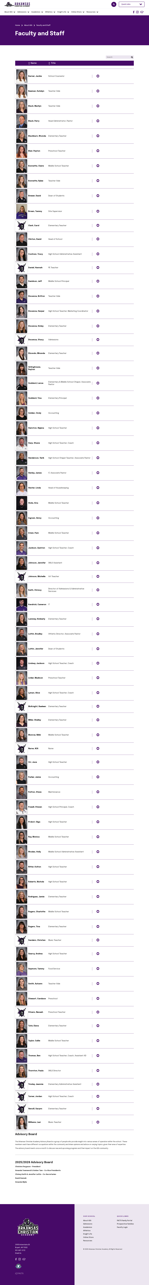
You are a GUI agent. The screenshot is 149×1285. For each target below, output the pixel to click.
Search (113, 4)
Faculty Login (122, 1227)
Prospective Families (125, 1224)
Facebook (134, 12)
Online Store (88, 1237)
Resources (87, 1241)
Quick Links (125, 4)
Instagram (137, 12)
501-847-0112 (20, 1250)
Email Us (18, 1253)
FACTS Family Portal (124, 1220)
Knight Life (87, 1234)
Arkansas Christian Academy (19, 4)
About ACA (87, 1220)
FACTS (142, 12)
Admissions (87, 1224)
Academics (87, 1227)
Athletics (87, 1231)
